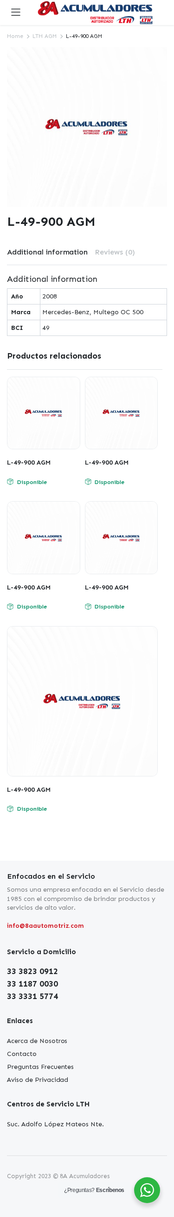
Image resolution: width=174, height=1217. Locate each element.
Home (15, 36)
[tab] (47, 252)
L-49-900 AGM (29, 462)
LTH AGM (44, 36)
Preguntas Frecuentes (40, 1067)
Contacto (22, 1054)
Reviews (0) (115, 252)
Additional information (47, 252)
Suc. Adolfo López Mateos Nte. (55, 1124)
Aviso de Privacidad (37, 1080)
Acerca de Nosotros (37, 1041)
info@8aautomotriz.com (45, 926)
